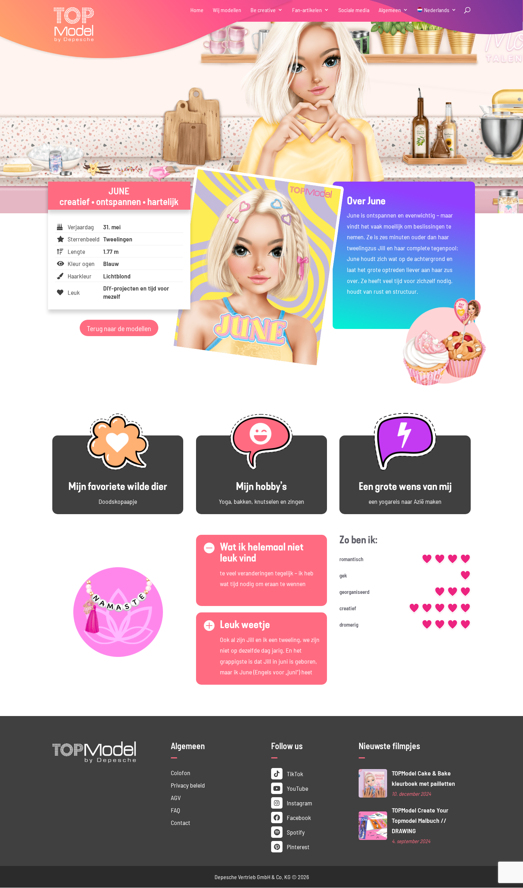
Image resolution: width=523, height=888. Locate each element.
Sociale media (353, 10)
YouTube (296, 788)
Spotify (295, 832)
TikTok (294, 773)
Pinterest (297, 846)
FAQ (175, 810)
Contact (180, 822)
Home (197, 10)
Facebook (298, 817)
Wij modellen (227, 10)
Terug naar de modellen (119, 328)
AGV (176, 797)
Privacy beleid (188, 785)
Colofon (180, 772)
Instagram (298, 803)
